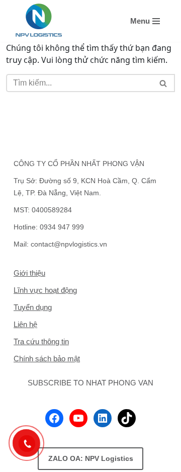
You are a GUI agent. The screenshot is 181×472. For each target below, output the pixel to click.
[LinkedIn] (103, 418)
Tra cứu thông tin (41, 341)
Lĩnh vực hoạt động (45, 290)
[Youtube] (78, 418)
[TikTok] (127, 418)
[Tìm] (163, 83)
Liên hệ (25, 324)
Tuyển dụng (33, 307)
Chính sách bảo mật (47, 358)
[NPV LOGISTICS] (39, 21)
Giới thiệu (29, 273)
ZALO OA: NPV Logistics (90, 458)
